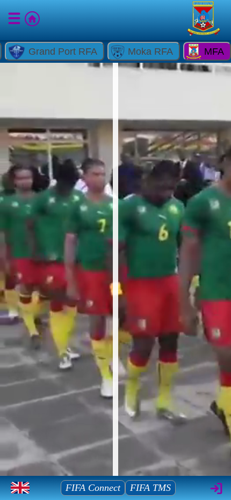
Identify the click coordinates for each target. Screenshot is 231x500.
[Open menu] (15, 20)
